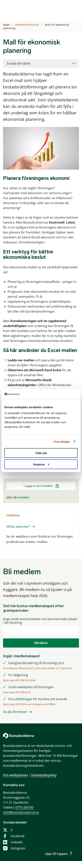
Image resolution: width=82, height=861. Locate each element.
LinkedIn (17, 842)
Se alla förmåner (15, 712)
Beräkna (41, 643)
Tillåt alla (41, 453)
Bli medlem (21, 497)
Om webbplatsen (15, 775)
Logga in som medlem (38, 486)
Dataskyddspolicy (43, 775)
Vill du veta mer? (18, 526)
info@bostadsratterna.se (21, 812)
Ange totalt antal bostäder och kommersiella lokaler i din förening (40, 621)
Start (6, 24)
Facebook (17, 836)
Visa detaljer (62, 441)
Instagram (18, 848)
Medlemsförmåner (27, 24)
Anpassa (39, 464)
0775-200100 (24, 807)
